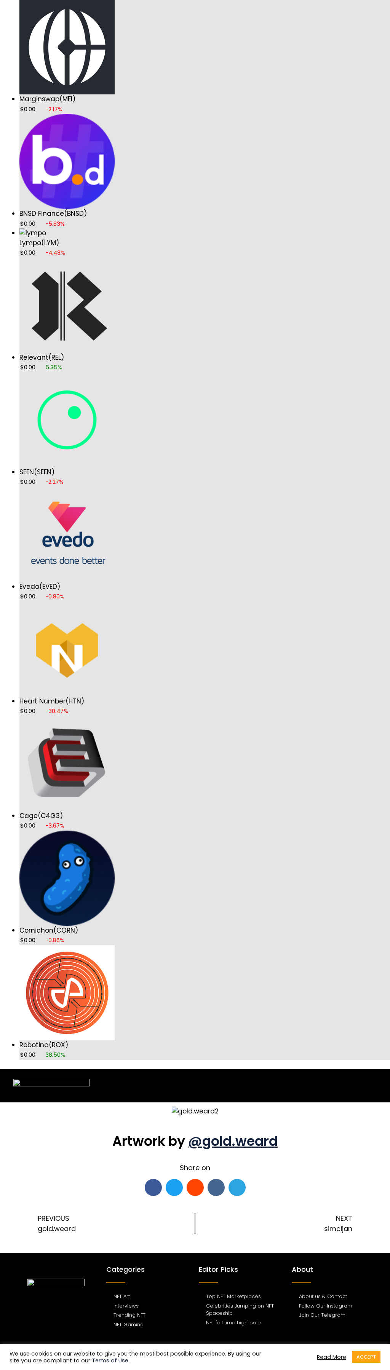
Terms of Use (110, 1360)
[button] (371, 1086)
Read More (331, 1357)
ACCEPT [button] (366, 1356)
